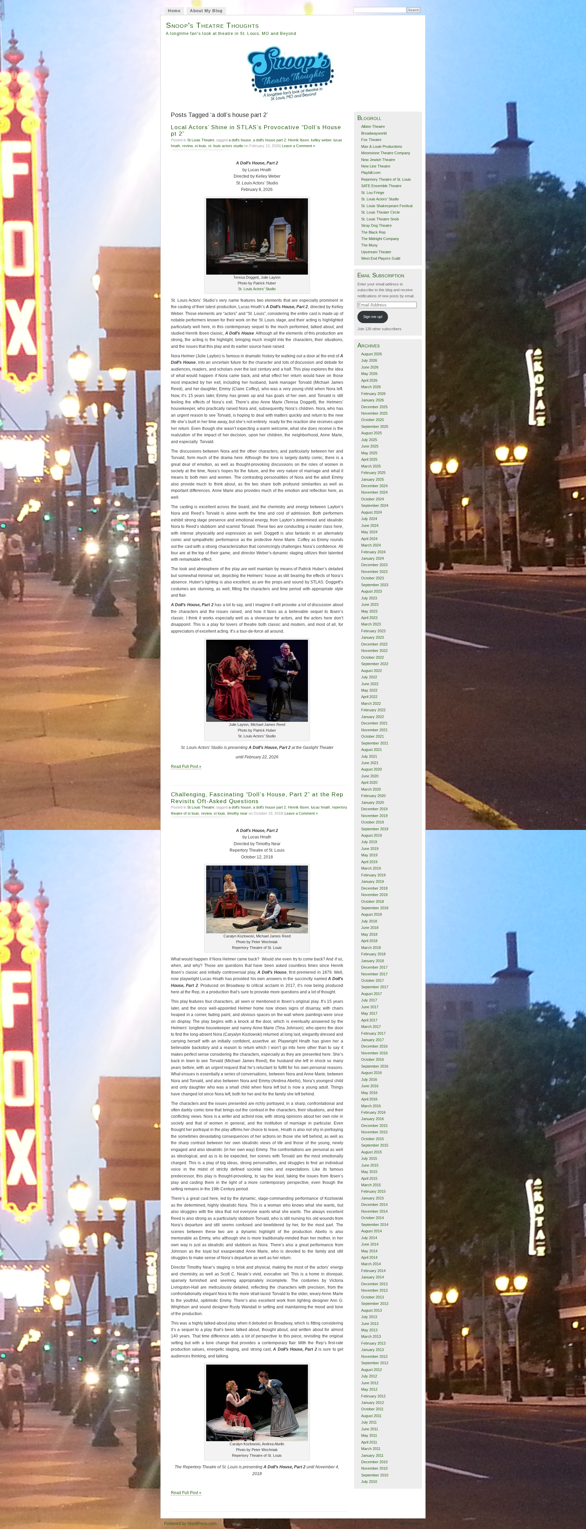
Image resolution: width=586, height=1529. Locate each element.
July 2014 (369, 1238)
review (187, 146)
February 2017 (373, 1033)
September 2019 (374, 829)
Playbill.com (370, 173)
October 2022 (372, 657)
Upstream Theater (376, 252)
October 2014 (372, 1218)
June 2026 (369, 367)
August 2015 (371, 1152)
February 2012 (373, 1396)
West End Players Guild (380, 258)
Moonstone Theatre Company (385, 153)
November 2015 (374, 1132)
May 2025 (369, 453)
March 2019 (371, 868)
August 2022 (371, 671)
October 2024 (372, 499)
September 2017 (374, 987)
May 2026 (369, 374)
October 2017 (372, 980)
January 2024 (372, 558)
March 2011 (370, 1449)
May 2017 (369, 1013)
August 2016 (371, 1073)
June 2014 (369, 1244)
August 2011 (371, 1416)
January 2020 (372, 802)
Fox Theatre (371, 140)
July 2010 (369, 1482)
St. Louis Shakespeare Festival (386, 206)
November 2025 (374, 413)
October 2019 (372, 822)
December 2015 (374, 1126)
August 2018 (371, 914)
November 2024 (374, 492)
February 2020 (373, 796)
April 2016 (369, 1099)
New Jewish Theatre (378, 160)
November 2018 (374, 895)
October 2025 (372, 420)
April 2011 (369, 1442)
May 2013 (369, 1330)
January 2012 (372, 1403)
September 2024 (374, 505)
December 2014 (374, 1205)
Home (174, 10)
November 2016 (374, 1053)
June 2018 (369, 928)
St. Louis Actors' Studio (380, 199)
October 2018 (372, 901)
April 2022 (369, 697)
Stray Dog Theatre (376, 225)
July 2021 (369, 756)
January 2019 (372, 881)
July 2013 (369, 1317)
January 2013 (372, 1350)
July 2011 (369, 1422)
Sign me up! (373, 317)
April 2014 (369, 1257)
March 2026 (371, 387)
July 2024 (369, 519)
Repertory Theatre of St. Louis (386, 179)
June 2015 (369, 1165)
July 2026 (369, 360)
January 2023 (372, 637)
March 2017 (371, 1027)
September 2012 (374, 1363)
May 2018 (369, 934)
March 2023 (371, 624)
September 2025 (374, 426)
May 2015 (369, 1172)
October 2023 (372, 578)
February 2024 (373, 552)
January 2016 (372, 1119)
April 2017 (369, 1020)
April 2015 (369, 1178)
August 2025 (371, 433)
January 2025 (372, 479)
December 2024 (374, 486)
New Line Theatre (375, 166)
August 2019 (371, 835)
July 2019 (369, 842)
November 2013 (374, 1290)
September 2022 (374, 664)
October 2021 (372, 736)
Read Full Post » (186, 766)
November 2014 (374, 1211)
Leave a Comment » (298, 146)
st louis (200, 146)
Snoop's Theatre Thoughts (212, 25)
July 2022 (369, 677)
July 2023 (369, 598)
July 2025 (369, 440)
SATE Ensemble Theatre (381, 186)
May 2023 (369, 611)
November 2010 (374, 1468)
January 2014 (372, 1277)
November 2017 (374, 974)
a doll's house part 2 (269, 140)
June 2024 (369, 525)
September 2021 (374, 743)
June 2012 (369, 1383)
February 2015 (373, 1191)
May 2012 (369, 1389)
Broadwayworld (374, 133)
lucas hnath (320, 807)
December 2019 (374, 809)
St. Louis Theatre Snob (380, 219)
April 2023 (369, 618)
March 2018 (371, 948)
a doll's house (240, 140)
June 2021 (369, 763)
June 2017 (369, 1007)
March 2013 (371, 1336)
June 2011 (369, 1429)
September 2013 (374, 1304)
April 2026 (369, 380)
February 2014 (373, 1271)
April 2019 (369, 862)
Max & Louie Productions (381, 146)
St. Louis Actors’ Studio (257, 289)
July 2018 (369, 921)
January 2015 (372, 1198)
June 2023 (369, 604)
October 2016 (372, 1059)
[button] (257, 236)
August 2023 (371, 591)
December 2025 (374, 407)
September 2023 (374, 585)
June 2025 (369, 446)
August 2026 (371, 354)
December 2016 (374, 1046)
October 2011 (372, 1409)
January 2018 (372, 961)
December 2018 (374, 888)
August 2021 (371, 750)
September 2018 (374, 908)
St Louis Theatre (200, 140)
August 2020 (371, 769)
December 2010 (374, 1462)
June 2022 (369, 684)
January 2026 (372, 400)
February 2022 (373, 710)
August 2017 (371, 994)
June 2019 (369, 849)
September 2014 (374, 1225)
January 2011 (372, 1455)
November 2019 (374, 816)
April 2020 (369, 782)
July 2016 (369, 1079)
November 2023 (374, 572)
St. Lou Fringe (372, 193)
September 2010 (374, 1475)
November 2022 (374, 651)
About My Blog (206, 10)
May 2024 (369, 532)
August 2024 (371, 512)
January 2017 (372, 1040)
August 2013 (371, 1310)
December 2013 (374, 1284)
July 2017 (369, 1000)
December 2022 (374, 644)
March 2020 (371, 789)
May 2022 (369, 690)
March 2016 (371, 1106)
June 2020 (369, 776)
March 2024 (371, 545)
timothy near (237, 813)
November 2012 (374, 1356)
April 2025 (369, 459)
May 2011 (369, 1435)
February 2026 (373, 394)
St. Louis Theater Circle (380, 212)
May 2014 (369, 1251)
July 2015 (369, 1158)
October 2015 (372, 1139)
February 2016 (373, 1112)
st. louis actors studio (225, 146)
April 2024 (369, 539)
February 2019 (373, 875)
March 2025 (371, 466)
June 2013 (369, 1324)
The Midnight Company (380, 239)
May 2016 (369, 1093)
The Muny (369, 245)
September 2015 (374, 1145)
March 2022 (371, 703)
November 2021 (374, 730)
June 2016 (369, 1086)
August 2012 (371, 1370)
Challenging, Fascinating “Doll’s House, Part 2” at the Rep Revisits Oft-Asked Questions (257, 797)
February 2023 (373, 631)
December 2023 (374, 565)
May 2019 (369, 855)
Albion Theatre (373, 126)
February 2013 (373, 1343)
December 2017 (374, 967)
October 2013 (372, 1297)
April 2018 (369, 941)
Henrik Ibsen (298, 140)
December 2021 (374, 723)
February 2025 (373, 473)
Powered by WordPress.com (190, 1523)
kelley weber (321, 140)
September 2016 (374, 1066)
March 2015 (371, 1185)
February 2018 (373, 954)
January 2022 (372, 717)
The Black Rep (373, 232)
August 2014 (371, 1231)
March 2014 (371, 1264)
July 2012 (369, 1376)
